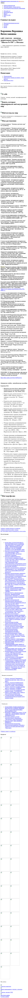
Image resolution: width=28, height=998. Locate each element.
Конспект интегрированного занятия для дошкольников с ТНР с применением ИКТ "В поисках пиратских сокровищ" (15, 553)
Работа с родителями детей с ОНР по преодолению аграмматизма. (15, 693)
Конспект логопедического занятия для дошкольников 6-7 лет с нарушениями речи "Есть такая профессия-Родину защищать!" (15, 570)
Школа (5, 13)
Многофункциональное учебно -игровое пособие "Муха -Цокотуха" (14, 634)
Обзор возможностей (9, 5)
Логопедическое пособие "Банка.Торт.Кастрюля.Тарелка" (13, 622)
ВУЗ (5, 16)
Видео (5, 27)
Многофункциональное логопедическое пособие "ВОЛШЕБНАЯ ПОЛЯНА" (12, 630)
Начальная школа (8, 12)
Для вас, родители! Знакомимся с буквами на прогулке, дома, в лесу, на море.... (15, 680)
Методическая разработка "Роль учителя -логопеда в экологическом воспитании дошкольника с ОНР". (14, 626)
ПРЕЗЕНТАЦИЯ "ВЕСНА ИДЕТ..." (14, 641)
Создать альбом (5, 996)
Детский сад (7, 11)
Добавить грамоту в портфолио (8, 731)
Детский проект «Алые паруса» (12, 7)
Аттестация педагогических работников (14, 8)
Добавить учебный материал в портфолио (10, 528)
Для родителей (8, 76)
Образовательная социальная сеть (12, 1)
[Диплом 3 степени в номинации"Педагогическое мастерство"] (5, 749)
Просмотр (11, 23)
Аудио (5, 26)
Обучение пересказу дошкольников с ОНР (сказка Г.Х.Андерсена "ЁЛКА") (15, 639)
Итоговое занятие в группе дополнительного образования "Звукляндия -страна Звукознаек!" (14, 718)
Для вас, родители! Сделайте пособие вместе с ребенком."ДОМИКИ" (15, 687)
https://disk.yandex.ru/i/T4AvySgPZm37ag (11, 377)
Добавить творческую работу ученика (9, 529)
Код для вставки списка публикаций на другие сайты (13, 531)
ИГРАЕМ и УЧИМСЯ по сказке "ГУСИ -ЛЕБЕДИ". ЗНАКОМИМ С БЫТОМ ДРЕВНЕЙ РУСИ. (15, 714)
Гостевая (6, 24)
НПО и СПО (7, 15)
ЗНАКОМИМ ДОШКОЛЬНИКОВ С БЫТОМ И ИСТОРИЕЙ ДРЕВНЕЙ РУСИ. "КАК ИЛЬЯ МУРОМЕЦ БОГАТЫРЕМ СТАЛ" (15, 709)
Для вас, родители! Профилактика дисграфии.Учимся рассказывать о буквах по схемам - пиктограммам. (14, 684)
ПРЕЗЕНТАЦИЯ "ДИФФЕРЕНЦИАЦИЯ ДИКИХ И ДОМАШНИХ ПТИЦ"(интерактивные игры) (15, 645)
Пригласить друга (8, 80)
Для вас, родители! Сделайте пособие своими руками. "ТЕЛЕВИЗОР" (15, 690)
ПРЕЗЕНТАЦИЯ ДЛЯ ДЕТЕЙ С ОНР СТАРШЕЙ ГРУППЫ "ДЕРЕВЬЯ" (15, 649)
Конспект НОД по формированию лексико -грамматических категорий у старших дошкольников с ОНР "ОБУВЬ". (15, 589)
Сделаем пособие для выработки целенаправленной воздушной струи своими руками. (15, 697)
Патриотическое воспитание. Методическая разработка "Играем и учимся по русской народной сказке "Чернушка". (14, 726)
